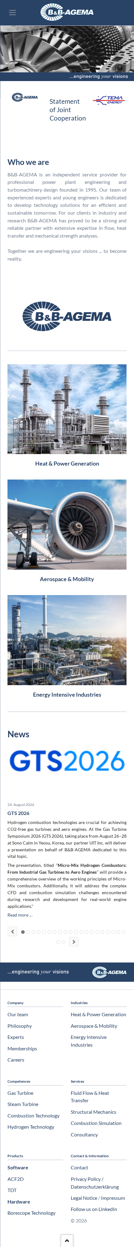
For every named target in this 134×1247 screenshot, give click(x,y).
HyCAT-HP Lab (38, 932)
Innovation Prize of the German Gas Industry (113, 932)
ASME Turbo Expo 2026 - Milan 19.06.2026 (44, 932)
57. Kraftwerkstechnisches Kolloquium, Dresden (70, 932)
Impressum (113, 1198)
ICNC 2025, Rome (60, 932)
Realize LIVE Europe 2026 (28, 932)
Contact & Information (90, 1156)
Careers (15, 1060)
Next (74, 941)
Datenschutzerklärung (95, 1187)
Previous (12, 931)
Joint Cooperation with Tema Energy (81, 932)
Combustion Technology (33, 1115)
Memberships (22, 1048)
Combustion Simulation (96, 1123)
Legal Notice (84, 1198)
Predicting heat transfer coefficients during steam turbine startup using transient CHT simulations (118, 932)
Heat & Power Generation (98, 1014)
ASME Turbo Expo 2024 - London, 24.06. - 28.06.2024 (97, 932)
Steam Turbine (22, 1104)
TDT (12, 1190)
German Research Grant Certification (54, 932)
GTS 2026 (18, 813)
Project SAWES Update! (123, 932)
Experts (15, 1037)
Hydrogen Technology (30, 1127)
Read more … (19, 914)
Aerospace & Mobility (94, 1026)
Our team (17, 1014)
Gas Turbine (20, 1093)
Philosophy (19, 1026)
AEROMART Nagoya (65, 932)
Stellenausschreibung (86, 932)
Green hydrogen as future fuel (63, 942)
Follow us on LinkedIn (94, 1209)
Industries (79, 1002)
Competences (18, 1081)
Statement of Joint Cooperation (68, 109)
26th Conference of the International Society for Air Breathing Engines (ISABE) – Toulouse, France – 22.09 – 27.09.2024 (91, 932)
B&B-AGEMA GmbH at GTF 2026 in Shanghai (49, 932)
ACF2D (15, 1179)
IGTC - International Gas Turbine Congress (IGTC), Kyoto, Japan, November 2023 (102, 932)
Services (77, 1081)
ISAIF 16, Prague (75, 932)
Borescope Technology (31, 1213)
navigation (12, 13)
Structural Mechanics (93, 1112)
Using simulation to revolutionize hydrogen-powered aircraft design (107, 932)
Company (15, 1002)
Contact (79, 1167)
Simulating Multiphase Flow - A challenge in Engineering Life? (58, 942)
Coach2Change (33, 932)
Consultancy (84, 1134)
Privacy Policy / (87, 1179)
